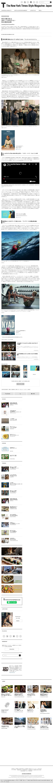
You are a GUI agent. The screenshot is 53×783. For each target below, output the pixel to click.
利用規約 (17, 768)
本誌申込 (17, 620)
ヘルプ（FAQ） (14, 769)
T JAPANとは (13, 768)
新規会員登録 (12, 649)
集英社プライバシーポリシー (33, 768)
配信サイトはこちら (18, 149)
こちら (15, 671)
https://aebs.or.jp (12, 672)
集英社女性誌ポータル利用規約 (23, 768)
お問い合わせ (40, 768)
